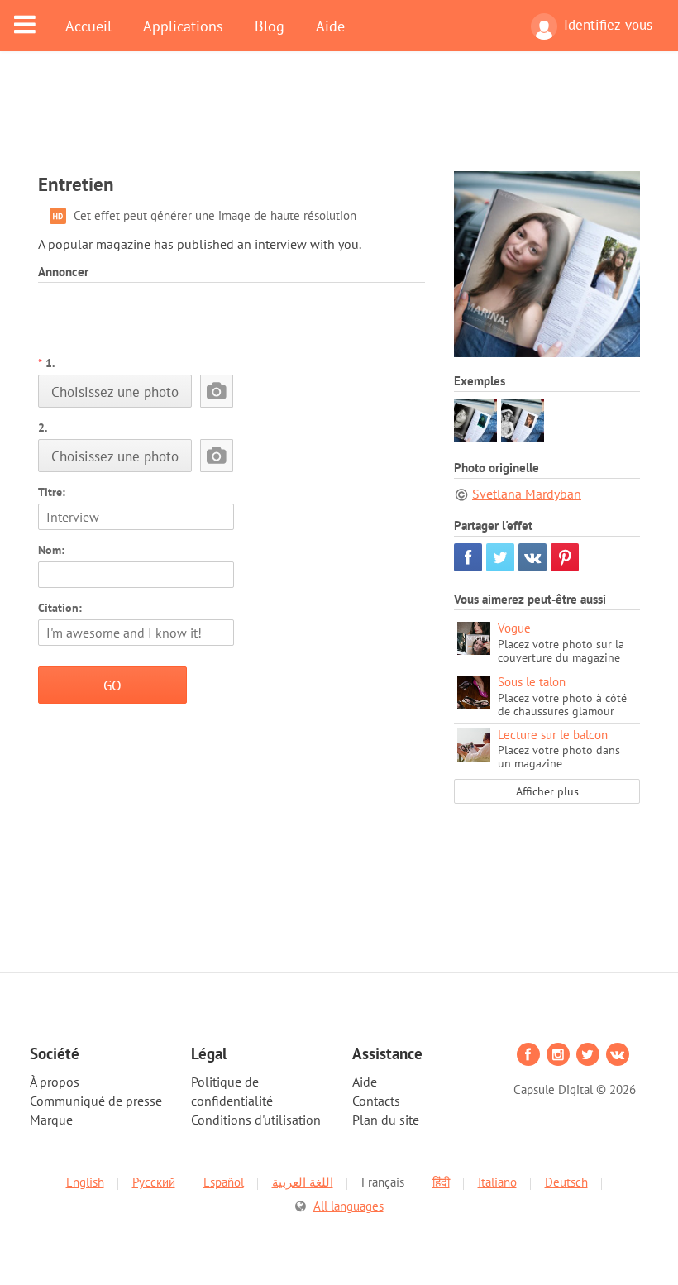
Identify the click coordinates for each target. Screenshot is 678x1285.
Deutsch (566, 1182)
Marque (51, 1119)
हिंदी (441, 1182)
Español (223, 1182)
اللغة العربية (302, 1182)
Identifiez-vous (608, 25)
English (85, 1182)
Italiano (497, 1182)
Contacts (376, 1100)
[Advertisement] (339, 121)
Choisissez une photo (115, 391)
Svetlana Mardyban (526, 493)
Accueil (88, 26)
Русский (153, 1182)
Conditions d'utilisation (256, 1119)
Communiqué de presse (96, 1100)
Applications (183, 26)
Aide (330, 26)
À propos (54, 1081)
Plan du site (385, 1119)
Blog (269, 26)
